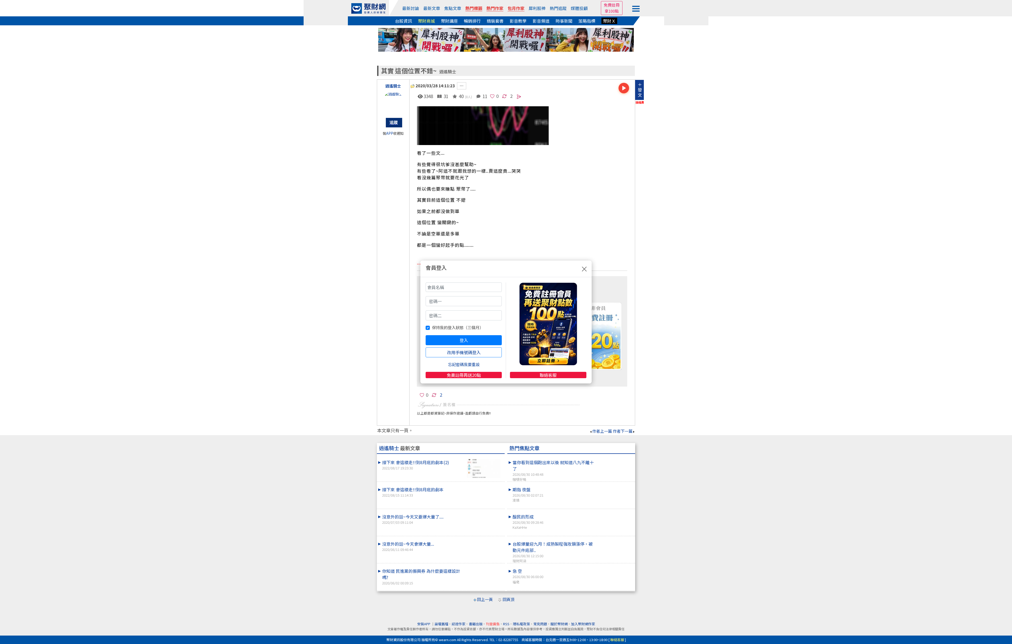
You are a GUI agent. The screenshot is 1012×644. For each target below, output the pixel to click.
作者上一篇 (602, 431)
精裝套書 (495, 21)
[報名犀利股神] (506, 39)
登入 (464, 340)
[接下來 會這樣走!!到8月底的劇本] (484, 486)
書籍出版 (476, 623)
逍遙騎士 (447, 71)
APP (389, 133)
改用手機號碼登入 (464, 352)
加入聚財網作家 (583, 623)
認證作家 (458, 623)
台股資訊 (403, 21)
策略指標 (586, 21)
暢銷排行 (472, 21)
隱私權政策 (521, 623)
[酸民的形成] (614, 513)
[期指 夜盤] (614, 486)
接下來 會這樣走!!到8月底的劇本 (413, 492)
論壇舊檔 (441, 623)
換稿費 (639, 102)
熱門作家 (494, 8)
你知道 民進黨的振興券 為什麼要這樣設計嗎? (421, 576)
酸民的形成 (528, 521)
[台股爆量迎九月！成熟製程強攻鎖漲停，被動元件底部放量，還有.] (614, 540)
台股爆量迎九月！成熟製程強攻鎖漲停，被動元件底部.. (553, 552)
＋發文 (640, 89)
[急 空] (614, 567)
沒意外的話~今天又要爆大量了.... (413, 519)
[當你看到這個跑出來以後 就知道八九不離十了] (614, 459)
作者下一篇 (622, 431)
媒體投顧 (579, 8)
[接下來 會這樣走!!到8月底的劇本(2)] (484, 468)
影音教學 (518, 21)
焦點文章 (452, 8)
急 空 (528, 576)
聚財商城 (426, 21)
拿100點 (612, 11)
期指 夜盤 (528, 494)
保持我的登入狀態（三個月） (457, 327)
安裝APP (424, 623)
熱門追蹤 (558, 8)
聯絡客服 (548, 375)
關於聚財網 (559, 623)
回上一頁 (485, 599)
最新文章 (431, 8)
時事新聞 (564, 21)
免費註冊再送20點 (464, 375)
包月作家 (516, 8)
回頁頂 (508, 599)
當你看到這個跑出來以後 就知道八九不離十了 (553, 470)
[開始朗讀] (624, 88)
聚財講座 (449, 21)
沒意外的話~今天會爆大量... (408, 546)
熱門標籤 (473, 8)
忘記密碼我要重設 (464, 364)
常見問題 (540, 623)
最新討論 (410, 8)
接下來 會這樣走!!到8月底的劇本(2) (415, 464)
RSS (506, 623)
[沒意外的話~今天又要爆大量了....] (484, 513)
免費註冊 (612, 5)
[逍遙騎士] (393, 102)
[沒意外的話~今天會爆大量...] (484, 540)
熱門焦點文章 (524, 448)
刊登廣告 (493, 623)
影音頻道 (541, 21)
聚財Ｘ (609, 21)
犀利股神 (537, 8)
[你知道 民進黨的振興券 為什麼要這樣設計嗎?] (484, 567)
